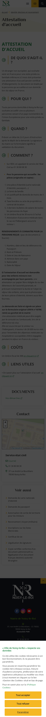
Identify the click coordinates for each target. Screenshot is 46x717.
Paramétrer (23, 712)
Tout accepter (23, 695)
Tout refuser (23, 703)
